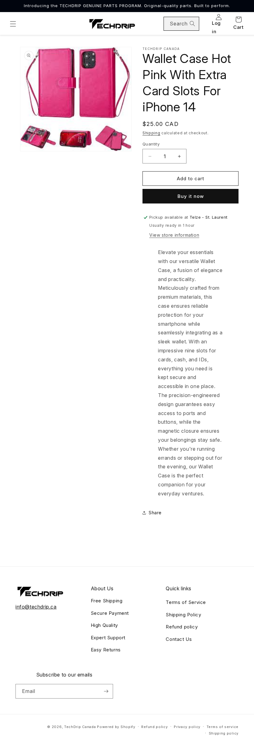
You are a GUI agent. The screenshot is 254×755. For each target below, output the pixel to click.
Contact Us (179, 639)
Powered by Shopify (116, 727)
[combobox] (181, 24)
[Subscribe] (106, 691)
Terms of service (223, 727)
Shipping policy (224, 733)
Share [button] (155, 512)
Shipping (151, 133)
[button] (13, 24)
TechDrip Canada (80, 727)
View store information (174, 235)
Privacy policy (187, 727)
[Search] (192, 23)
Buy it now (190, 196)
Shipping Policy (183, 615)
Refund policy (182, 627)
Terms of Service (186, 602)
